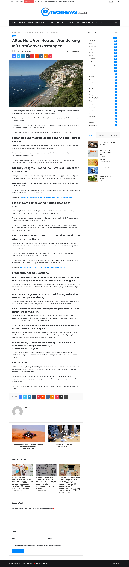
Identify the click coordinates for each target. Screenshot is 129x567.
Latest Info (92, 40)
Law (52, 22)
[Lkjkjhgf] (93, 162)
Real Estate (60, 22)
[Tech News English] (64, 11)
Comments (113, 135)
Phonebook (92, 46)
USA (90, 37)
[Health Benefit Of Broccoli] (93, 178)
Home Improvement (42, 22)
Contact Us (86, 22)
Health (91, 62)
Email (14, 538)
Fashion (91, 104)
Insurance (92, 116)
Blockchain (92, 56)
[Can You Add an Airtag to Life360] (93, 144)
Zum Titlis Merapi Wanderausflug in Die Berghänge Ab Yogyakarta (42, 267)
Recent (101, 135)
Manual (91, 68)
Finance (91, 110)
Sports (91, 95)
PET (90, 119)
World (20, 32)
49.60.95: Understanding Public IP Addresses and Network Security (55, 1)
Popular (90, 135)
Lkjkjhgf (102, 159)
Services (70, 22)
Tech (77, 22)
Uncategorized (93, 107)
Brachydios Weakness (107, 168)
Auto (90, 86)
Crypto (30, 22)
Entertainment (93, 125)
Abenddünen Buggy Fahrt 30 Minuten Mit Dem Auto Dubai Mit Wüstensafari (45, 197)
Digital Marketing (94, 98)
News (90, 71)
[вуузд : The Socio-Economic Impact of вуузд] (93, 153)
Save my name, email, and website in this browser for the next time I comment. (37, 545)
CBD (90, 113)
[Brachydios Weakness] (93, 170)
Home (14, 22)
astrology (92, 122)
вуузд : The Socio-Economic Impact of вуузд (107, 152)
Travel (91, 89)
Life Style (92, 83)
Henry (17, 51)
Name (14, 531)
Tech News (92, 59)
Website (50, 538)
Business (22, 22)
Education (92, 92)
